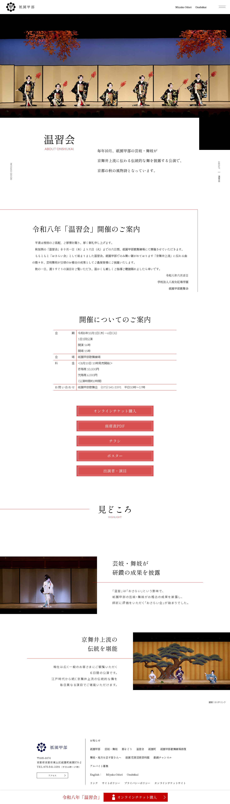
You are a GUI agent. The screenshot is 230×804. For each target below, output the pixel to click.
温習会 (140, 749)
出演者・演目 (115, 470)
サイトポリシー (111, 783)
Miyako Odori (114, 774)
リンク (94, 783)
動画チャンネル (162, 757)
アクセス (52, 775)
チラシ (115, 441)
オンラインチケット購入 (114, 411)
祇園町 (152, 749)
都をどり (127, 749)
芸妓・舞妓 (111, 749)
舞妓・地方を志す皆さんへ (105, 757)
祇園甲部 (95, 749)
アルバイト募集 (99, 766)
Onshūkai (132, 774)
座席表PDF (115, 426)
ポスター (115, 455)
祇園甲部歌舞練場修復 (173, 749)
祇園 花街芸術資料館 (137, 757)
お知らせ (95, 740)
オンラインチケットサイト (170, 783)
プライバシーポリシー (137, 783)
